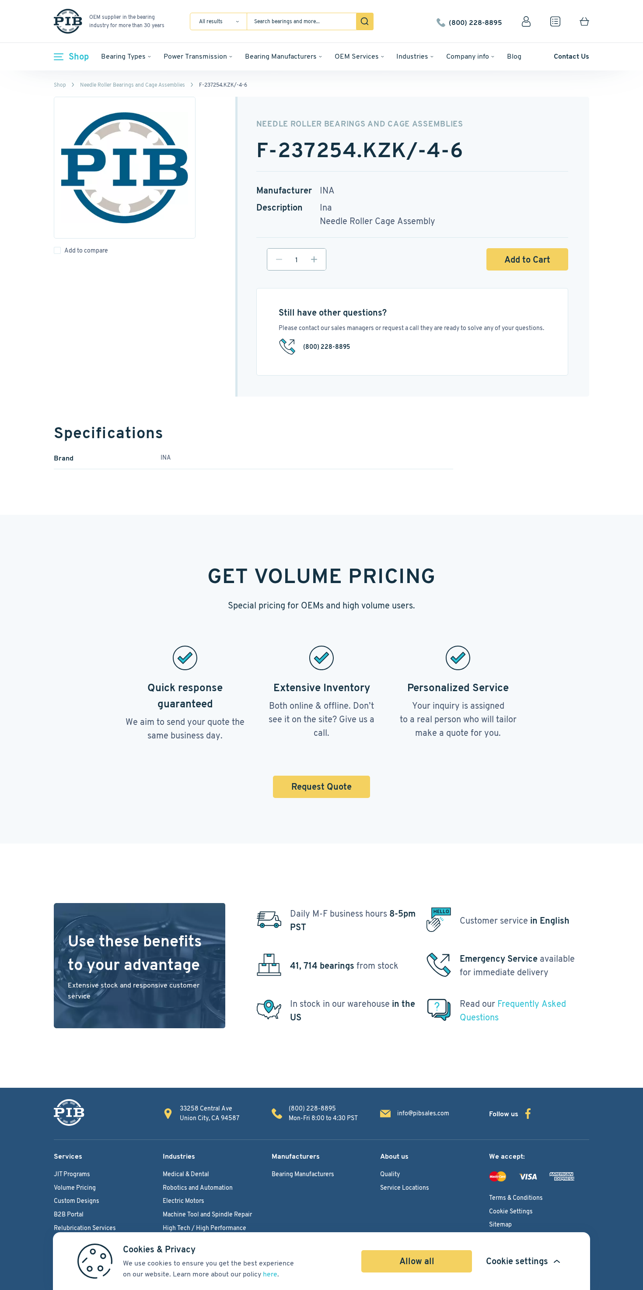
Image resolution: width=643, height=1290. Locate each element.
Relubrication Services (85, 1228)
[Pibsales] (69, 1112)
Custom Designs (76, 1201)
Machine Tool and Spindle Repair (207, 1214)
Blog (514, 56)
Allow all (416, 1261)
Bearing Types (123, 56)
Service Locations (404, 1188)
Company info (467, 56)
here (270, 1274)
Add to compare (86, 250)
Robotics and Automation (198, 1188)
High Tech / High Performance (204, 1228)
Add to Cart (527, 259)
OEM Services (357, 56)
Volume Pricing (75, 1188)
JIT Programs (72, 1174)
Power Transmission (195, 56)
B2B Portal (69, 1214)
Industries (412, 56)
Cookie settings (517, 1261)
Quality (390, 1174)
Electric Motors (183, 1201)
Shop (79, 56)
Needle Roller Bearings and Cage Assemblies (132, 84)
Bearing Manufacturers (281, 56)
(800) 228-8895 (475, 21)
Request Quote (321, 786)
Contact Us (571, 56)
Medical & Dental (186, 1174)
